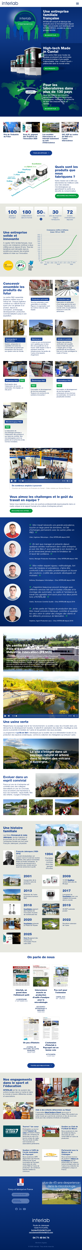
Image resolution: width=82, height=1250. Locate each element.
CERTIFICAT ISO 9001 (19, 1194)
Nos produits (50, 68)
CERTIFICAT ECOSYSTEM (17, 1201)
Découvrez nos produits (66, 195)
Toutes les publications (40, 1065)
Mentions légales (41, 1243)
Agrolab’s (22, 662)
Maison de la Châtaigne (70, 1159)
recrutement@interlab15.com (41, 1232)
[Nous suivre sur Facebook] (16, 1209)
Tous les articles (40, 153)
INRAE (29, 662)
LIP (36, 662)
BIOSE (15, 662)
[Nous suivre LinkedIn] (20, 1209)
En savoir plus (50, 35)
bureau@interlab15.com (41, 1230)
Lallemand (50, 662)
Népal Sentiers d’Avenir (53, 1112)
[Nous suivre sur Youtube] (24, 1209)
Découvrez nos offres (20, 511)
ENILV (41, 662)
